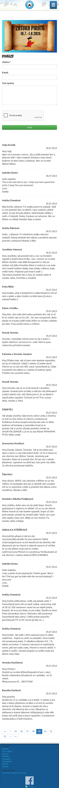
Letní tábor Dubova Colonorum (14, 773)
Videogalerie (7, 761)
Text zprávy (8, 83)
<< (5, 731)
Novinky (5, 749)
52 (5, 736)
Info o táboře (7, 751)
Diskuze (5, 764)
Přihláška (5, 756)
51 (51, 731)
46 (21, 731)
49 (39, 731)
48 (33, 731)
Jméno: (6, 62)
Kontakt (5, 767)
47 (27, 731)
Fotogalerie (6, 759)
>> (15, 736)
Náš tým (5, 754)
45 (15, 731)
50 (45, 731)
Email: (5, 72)
